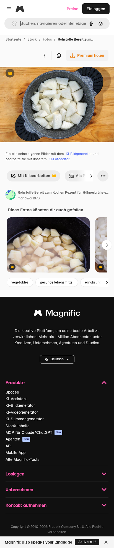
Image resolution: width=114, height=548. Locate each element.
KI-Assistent (16, 398)
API (9, 445)
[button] (57, 359)
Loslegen (15, 474)
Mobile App (15, 452)
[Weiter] (91, 175)
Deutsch (57, 359)
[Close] (106, 542)
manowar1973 (29, 198)
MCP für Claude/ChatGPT (33, 432)
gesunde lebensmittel (56, 282)
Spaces (12, 392)
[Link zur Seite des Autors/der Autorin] (10, 195)
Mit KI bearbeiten (30, 177)
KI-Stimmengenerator (25, 418)
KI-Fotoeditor (59, 159)
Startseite (13, 39)
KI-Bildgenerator (79, 154)
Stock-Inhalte (18, 425)
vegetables (19, 282)
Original (35, 73)
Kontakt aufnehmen (26, 505)
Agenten (17, 439)
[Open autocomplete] (12, 24)
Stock (32, 39)
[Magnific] (57, 314)
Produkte (15, 382)
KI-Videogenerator (22, 412)
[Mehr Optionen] (44, 55)
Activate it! (87, 542)
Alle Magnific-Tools (22, 459)
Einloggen (96, 8)
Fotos (47, 39)
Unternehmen (19, 489)
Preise (72, 8)
